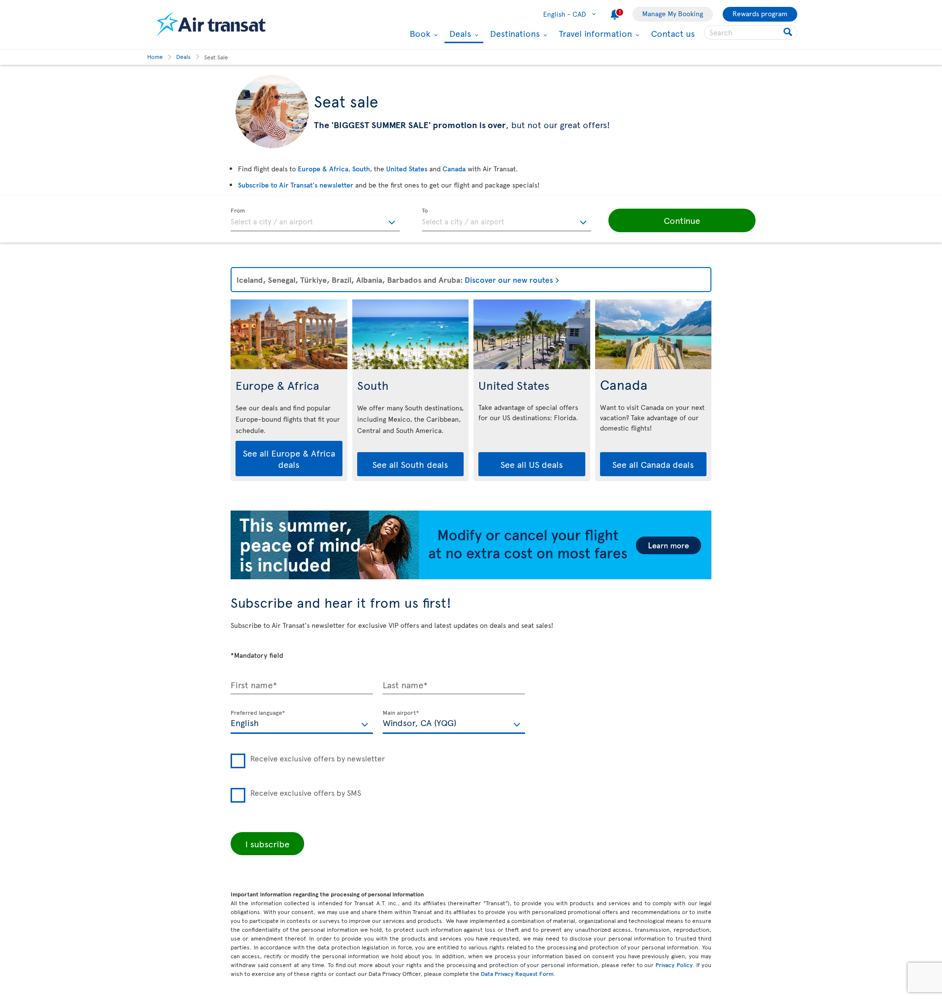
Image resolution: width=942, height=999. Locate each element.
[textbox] (315, 220)
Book (419, 33)
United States (406, 168)
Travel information (594, 33)
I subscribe (267, 843)
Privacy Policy (674, 965)
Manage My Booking (672, 13)
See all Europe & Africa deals (289, 458)
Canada (454, 168)
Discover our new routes (509, 279)
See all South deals (410, 464)
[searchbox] (750, 32)
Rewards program (760, 13)
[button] (682, 220)
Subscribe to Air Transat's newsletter (295, 184)
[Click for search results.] (788, 32)
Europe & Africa (323, 168)
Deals (459, 34)
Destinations (513, 33)
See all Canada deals (653, 464)
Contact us (673, 33)
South (361, 168)
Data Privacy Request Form (517, 973)
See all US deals (531, 464)
